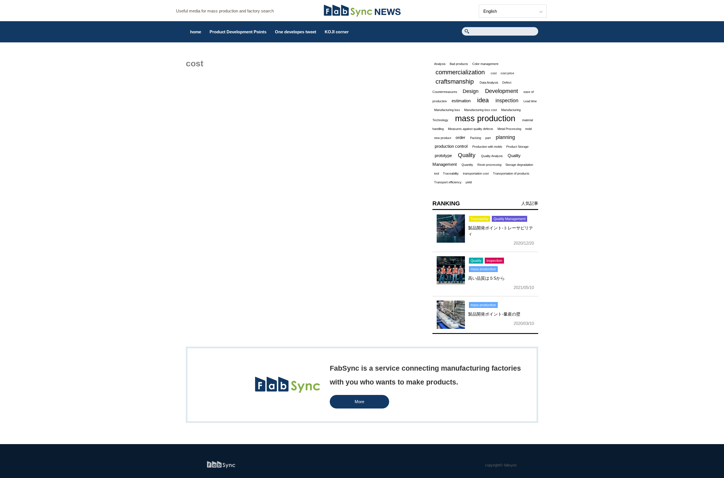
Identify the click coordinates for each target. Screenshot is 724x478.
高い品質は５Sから (486, 278)
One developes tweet (295, 31)
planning (505, 137)
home (195, 31)
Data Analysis (489, 82)
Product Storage (517, 146)
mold (528, 129)
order (460, 137)
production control (451, 146)
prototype (443, 155)
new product (442, 138)
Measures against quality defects (470, 129)
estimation (461, 100)
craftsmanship (455, 81)
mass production (485, 118)
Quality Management (509, 219)
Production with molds (487, 146)
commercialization (460, 72)
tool (436, 173)
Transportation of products (511, 173)
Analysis (440, 64)
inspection (506, 100)
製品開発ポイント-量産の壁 (494, 314)
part (488, 138)
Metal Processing (509, 129)
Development (501, 91)
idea (483, 100)
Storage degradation (519, 164)
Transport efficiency (448, 182)
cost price (507, 73)
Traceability (451, 173)
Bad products (459, 64)
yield (469, 182)
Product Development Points (238, 31)
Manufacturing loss (447, 110)
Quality (466, 155)
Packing (475, 138)
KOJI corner (337, 31)
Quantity (467, 164)
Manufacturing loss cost (480, 110)
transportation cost (476, 173)
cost (494, 73)
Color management (485, 64)
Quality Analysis (492, 156)
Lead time (530, 101)
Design (471, 91)
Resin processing (489, 164)
